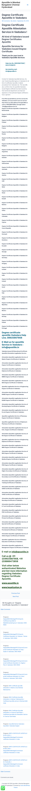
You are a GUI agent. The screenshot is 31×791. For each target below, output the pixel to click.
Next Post (16, 596)
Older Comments (5, 609)
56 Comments (6, 21)
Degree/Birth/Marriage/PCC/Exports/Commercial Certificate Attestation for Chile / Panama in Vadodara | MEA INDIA (15, 676)
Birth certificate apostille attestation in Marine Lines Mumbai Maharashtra (13, 687)
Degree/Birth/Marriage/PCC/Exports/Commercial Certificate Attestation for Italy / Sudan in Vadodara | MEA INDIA (15, 649)
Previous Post (15, 593)
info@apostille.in (20, 551)
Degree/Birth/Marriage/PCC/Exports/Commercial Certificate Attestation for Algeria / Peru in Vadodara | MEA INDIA (15, 663)
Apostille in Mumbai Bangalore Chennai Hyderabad (11, 4)
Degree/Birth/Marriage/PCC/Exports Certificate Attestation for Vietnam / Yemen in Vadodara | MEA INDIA (15, 636)
